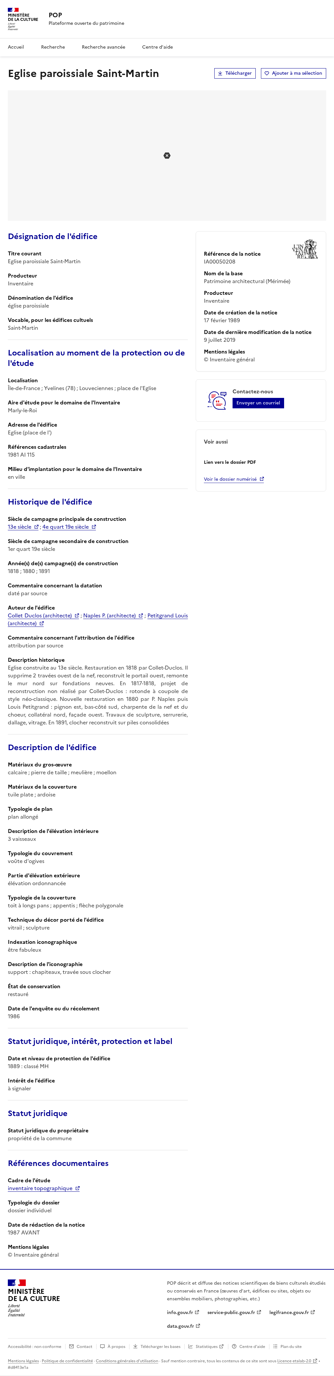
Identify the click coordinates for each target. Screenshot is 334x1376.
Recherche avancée (103, 47)
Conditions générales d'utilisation (127, 1361)
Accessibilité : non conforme (34, 1347)
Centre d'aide (157, 47)
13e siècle (19, 527)
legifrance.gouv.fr (289, 1312)
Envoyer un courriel (258, 403)
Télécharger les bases (160, 1347)
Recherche (53, 47)
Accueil (16, 47)
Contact (84, 1347)
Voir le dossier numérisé (230, 479)
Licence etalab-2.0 (294, 1361)
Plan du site (291, 1347)
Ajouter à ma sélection (297, 73)
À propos (116, 1347)
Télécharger (238, 73)
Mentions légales (23, 1361)
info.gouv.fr (180, 1312)
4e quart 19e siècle (65, 527)
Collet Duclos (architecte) (40, 615)
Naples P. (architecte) (109, 615)
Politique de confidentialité (67, 1361)
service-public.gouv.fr (231, 1312)
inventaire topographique (40, 1188)
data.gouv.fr (180, 1326)
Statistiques (207, 1347)
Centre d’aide (252, 1347)
